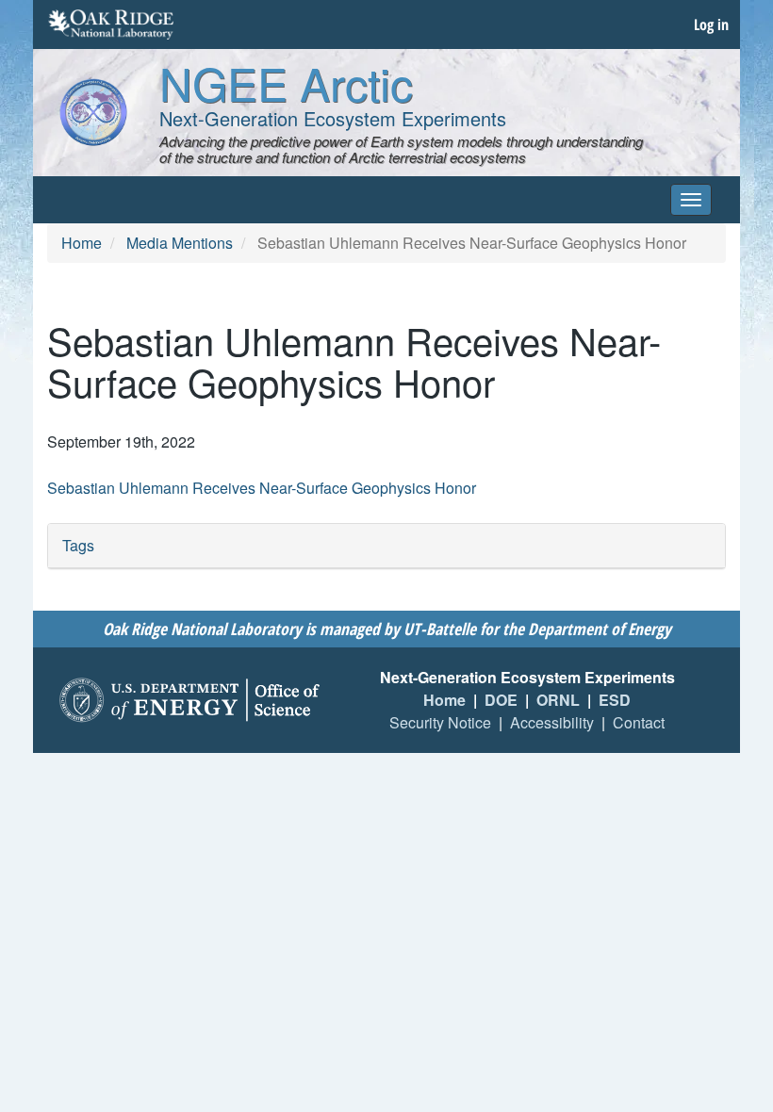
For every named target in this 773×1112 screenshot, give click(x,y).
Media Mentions (179, 242)
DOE (501, 700)
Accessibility (552, 722)
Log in (711, 24)
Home (81, 242)
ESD (615, 700)
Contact (639, 722)
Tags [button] (78, 545)
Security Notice (440, 722)
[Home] (93, 112)
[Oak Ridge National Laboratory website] (111, 24)
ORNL (558, 700)
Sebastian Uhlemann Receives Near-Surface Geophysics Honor (261, 488)
